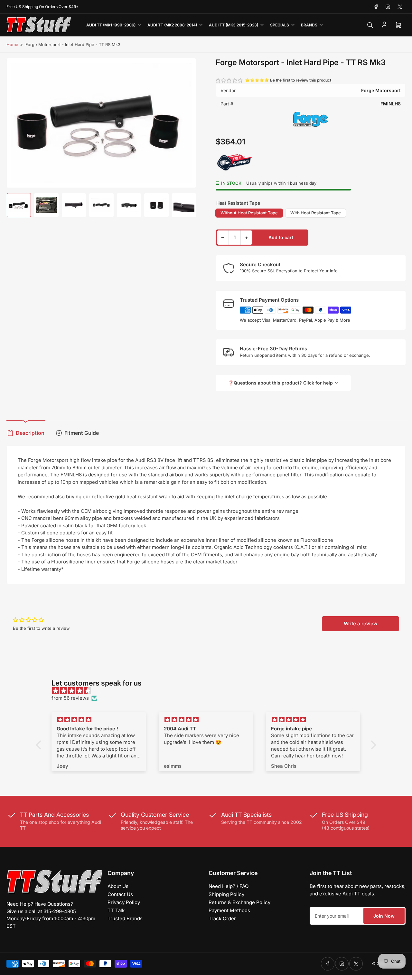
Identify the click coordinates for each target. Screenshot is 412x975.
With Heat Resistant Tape (315, 212)
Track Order (222, 918)
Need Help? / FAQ (228, 886)
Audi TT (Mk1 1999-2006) (111, 25)
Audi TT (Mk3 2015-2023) (233, 25)
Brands (309, 25)
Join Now (384, 916)
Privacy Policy (124, 902)
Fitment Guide (81, 433)
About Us (118, 886)
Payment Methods (229, 910)
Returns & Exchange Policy (239, 902)
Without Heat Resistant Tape (249, 212)
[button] (229, 80)
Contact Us (120, 894)
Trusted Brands (125, 918)
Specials (279, 25)
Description (30, 433)
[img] (209, 691)
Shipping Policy (226, 894)
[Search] (370, 25)
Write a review (361, 623)
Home (12, 44)
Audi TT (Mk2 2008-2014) (172, 25)
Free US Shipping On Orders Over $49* (42, 6)
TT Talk (116, 910)
